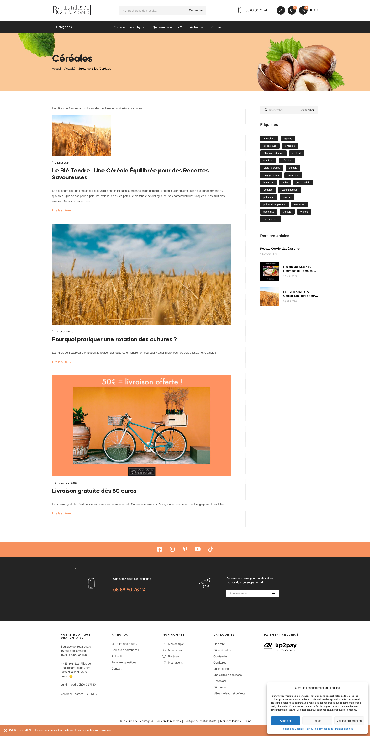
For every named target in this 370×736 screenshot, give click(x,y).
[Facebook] (159, 549)
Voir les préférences (349, 720)
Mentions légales (344, 729)
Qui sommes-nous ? (167, 27)
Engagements (271, 175)
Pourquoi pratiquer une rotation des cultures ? (114, 340)
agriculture (269, 138)
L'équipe (267, 189)
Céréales (287, 160)
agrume (288, 138)
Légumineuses (289, 189)
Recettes (299, 204)
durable (293, 167)
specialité (268, 211)
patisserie (268, 197)
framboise (293, 175)
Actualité (196, 27)
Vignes (304, 211)
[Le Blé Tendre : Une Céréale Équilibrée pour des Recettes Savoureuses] (141, 135)
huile (285, 182)
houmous (268, 182)
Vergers (287, 211)
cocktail (296, 153)
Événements (270, 219)
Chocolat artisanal (273, 153)
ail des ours (269, 145)
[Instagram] (172, 549)
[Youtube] (197, 549)
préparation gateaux (274, 204)
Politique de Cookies (293, 729)
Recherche (196, 10)
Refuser (317, 720)
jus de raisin (303, 182)
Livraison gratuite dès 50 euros (94, 491)
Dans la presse (271, 167)
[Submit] (274, 593)
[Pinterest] (185, 549)
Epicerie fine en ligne (129, 27)
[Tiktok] (210, 549)
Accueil (56, 68)
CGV (248, 721)
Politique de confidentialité (319, 729)
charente (290, 145)
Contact (217, 27)
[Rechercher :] (289, 110)
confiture (268, 160)
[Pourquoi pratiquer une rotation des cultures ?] (141, 274)
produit (287, 197)
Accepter (285, 720)
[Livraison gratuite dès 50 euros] (141, 425)
